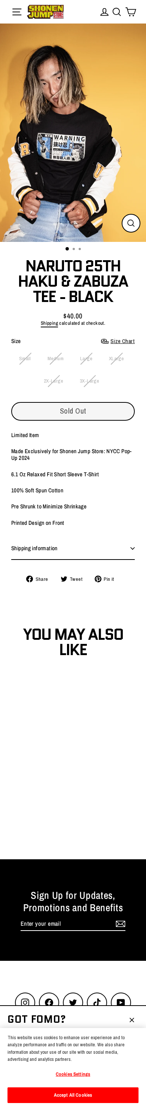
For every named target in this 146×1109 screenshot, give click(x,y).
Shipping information (34, 548)
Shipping (49, 323)
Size (73, 341)
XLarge (116, 358)
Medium (56, 358)
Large (86, 358)
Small (25, 358)
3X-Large (89, 380)
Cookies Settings (73, 1074)
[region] (73, 1068)
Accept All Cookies (73, 1095)
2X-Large (53, 380)
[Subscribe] (119, 924)
